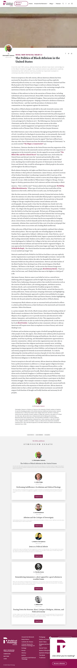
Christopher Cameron (8, 55)
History (24, 653)
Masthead (6, 656)
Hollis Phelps (39, 482)
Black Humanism (39, 435)
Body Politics (25, 639)
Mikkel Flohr (39, 604)
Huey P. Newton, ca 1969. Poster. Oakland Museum (57, 46)
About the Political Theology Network (9, 650)
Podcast (58, 3)
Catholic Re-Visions (27, 642)
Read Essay (38, 496)
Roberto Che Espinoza (39, 541)
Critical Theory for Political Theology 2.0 (29, 55)
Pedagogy (42, 637)
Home (31, 3)
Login (5, 658)
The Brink (42, 655)
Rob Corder (69, 46)
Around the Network (40, 3)
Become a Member (19, 3)
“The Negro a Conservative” (34, 144)
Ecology (24, 648)
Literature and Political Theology (29, 658)
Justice (24, 655)
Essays (23, 650)
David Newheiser (39, 512)
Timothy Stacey (39, 572)
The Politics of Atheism (38, 441)
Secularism (47, 435)
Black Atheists (30, 435)
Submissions (7, 653)
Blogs (51, 3)
